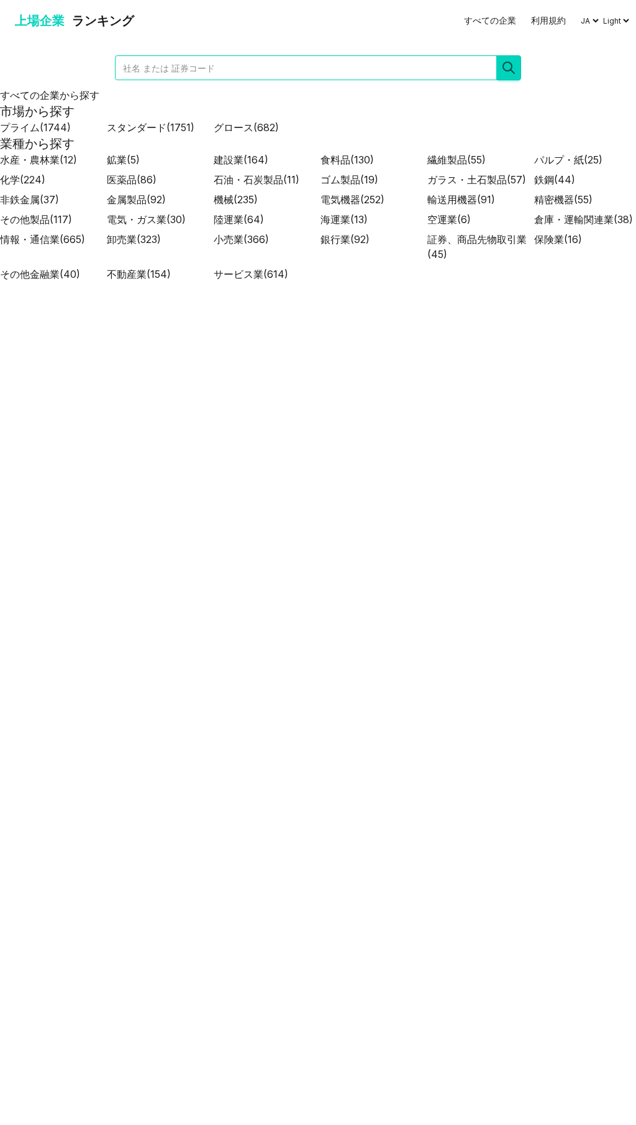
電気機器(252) (352, 199)
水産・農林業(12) (38, 160)
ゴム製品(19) (349, 179)
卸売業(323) (134, 239)
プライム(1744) (35, 127)
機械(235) (236, 199)
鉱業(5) (123, 160)
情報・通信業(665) (42, 239)
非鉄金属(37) (29, 199)
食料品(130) (347, 160)
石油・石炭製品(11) (256, 179)
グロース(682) (246, 127)
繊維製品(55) (456, 160)
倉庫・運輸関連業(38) (583, 219)
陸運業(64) (239, 219)
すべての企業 (490, 20)
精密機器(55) (563, 199)
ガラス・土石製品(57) (476, 179)
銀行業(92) (345, 239)
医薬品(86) (132, 179)
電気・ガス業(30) (146, 219)
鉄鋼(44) (554, 179)
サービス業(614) (251, 274)
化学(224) (22, 179)
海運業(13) (344, 219)
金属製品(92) (136, 199)
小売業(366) (241, 239)
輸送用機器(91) (461, 199)
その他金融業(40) (40, 274)
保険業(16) (558, 239)
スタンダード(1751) (150, 127)
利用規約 (548, 20)
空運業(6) (449, 219)
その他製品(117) (36, 219)
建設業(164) (241, 160)
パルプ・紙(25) (568, 160)
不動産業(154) (139, 274)
